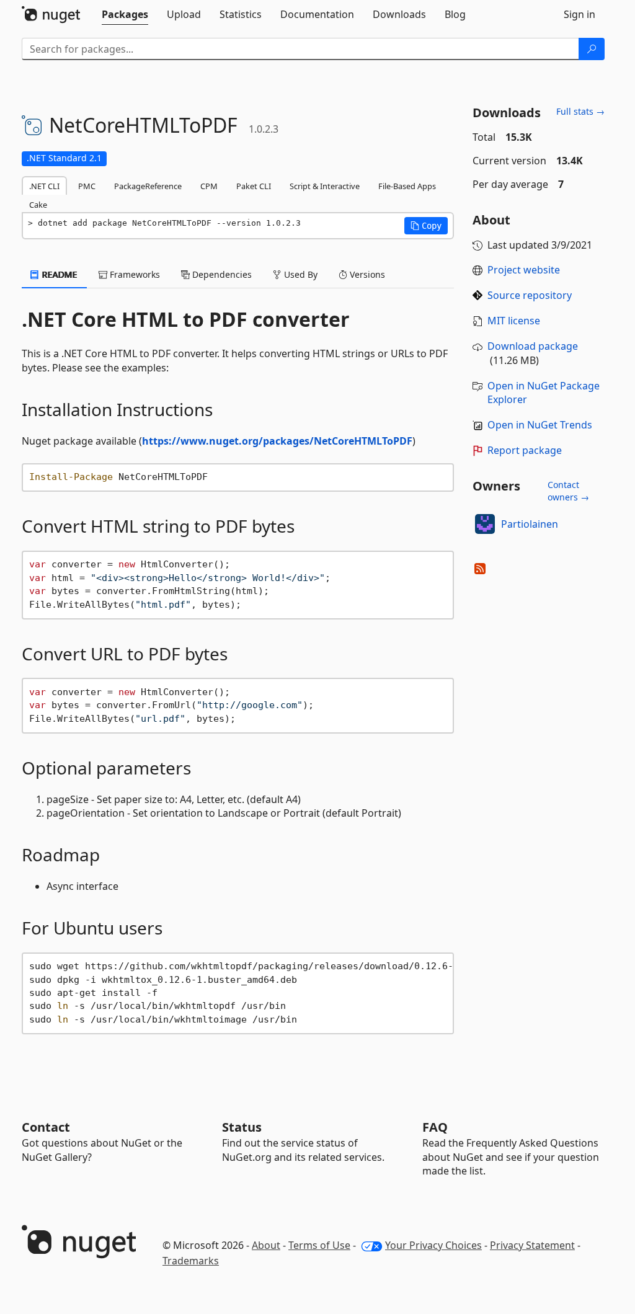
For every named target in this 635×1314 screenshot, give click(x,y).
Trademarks (190, 1260)
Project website (523, 270)
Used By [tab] (300, 274)
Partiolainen (529, 524)
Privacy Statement (532, 1245)
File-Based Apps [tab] (407, 186)
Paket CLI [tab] (253, 186)
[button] (426, 225)
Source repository (529, 295)
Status (242, 1127)
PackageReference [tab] (148, 186)
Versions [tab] (366, 274)
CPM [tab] (209, 186)
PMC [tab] (86, 186)
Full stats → (580, 111)
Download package (532, 346)
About (266, 1245)
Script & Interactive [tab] (325, 186)
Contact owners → (568, 491)
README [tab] (59, 274)
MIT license (513, 320)
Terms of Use (319, 1245)
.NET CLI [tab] (44, 186)
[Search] (592, 49)
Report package (524, 450)
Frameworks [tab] (133, 274)
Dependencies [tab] (221, 274)
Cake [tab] (38, 204)
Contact (46, 1127)
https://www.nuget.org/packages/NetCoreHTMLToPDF (277, 441)
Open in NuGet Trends (539, 425)
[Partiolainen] (485, 524)
